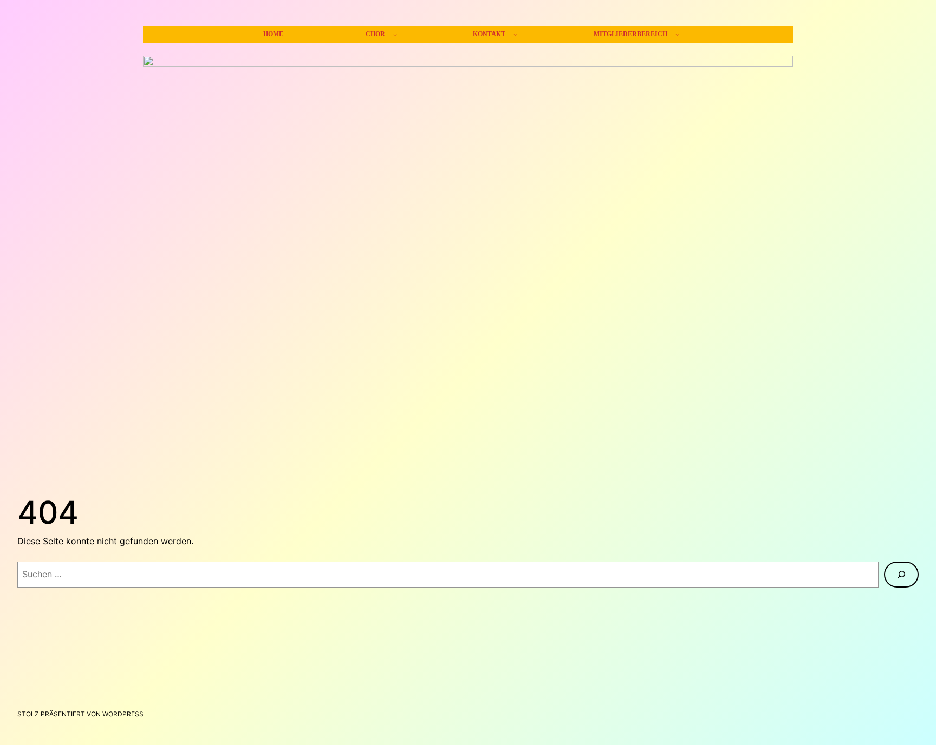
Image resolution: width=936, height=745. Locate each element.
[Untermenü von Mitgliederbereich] (677, 34)
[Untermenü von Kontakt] (515, 34)
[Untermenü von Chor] (395, 34)
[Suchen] (901, 575)
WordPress (123, 714)
